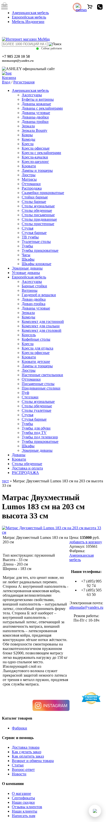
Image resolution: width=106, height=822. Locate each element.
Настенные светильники (42, 375)
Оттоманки (31, 184)
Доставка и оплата (27, 468)
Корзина (9, 78)
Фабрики (19, 728)
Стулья (27, 228)
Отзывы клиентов (27, 807)
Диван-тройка (33, 304)
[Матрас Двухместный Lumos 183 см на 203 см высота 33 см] (53, 532)
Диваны (18, 455)
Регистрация (24, 82)
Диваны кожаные (36, 104)
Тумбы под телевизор (40, 437)
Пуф (25, 393)
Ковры (27, 135)
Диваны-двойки (35, 117)
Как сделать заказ (26, 752)
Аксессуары (32, 95)
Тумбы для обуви (36, 428)
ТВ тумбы (30, 237)
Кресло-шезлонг (35, 161)
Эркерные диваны (27, 268)
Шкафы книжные (36, 264)
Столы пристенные (38, 224)
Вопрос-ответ (23, 769)
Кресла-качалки (35, 157)
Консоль (29, 335)
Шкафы (28, 259)
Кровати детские (36, 361)
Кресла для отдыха (37, 348)
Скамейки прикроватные (43, 193)
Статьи (18, 765)
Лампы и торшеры (37, 170)
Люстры (28, 175)
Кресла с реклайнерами (41, 153)
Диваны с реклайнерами (42, 108)
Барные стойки (34, 286)
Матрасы (29, 179)
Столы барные (34, 201)
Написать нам (23, 816)
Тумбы (27, 246)
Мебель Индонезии (28, 22)
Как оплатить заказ (28, 756)
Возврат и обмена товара (33, 761)
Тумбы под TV (34, 433)
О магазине (21, 793)
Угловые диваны (26, 273)
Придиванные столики (41, 388)
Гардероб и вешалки (39, 295)
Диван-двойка (34, 299)
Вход (6, 82)
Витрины (29, 290)
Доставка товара (25, 747)
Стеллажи (30, 397)
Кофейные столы (36, 339)
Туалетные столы (36, 241)
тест (5, 481)
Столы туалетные (36, 410)
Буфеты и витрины (38, 99)
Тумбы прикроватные (40, 250)
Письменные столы (38, 384)
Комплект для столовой (41, 330)
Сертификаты (23, 798)
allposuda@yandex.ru (86, 607)
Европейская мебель (29, 17)
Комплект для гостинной (43, 321)
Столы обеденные (37, 210)
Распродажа (32, 188)
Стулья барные (34, 233)
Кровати (29, 166)
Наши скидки (23, 802)
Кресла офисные (36, 148)
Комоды (28, 139)
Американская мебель (30, 13)
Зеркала (28, 126)
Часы (26, 255)
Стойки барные (35, 197)
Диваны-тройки (35, 121)
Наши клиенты (24, 811)
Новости (19, 774)
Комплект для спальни (41, 326)
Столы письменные (38, 215)
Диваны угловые (36, 113)
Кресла (28, 144)
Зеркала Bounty (34, 130)
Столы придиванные (39, 219)
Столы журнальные (38, 206)
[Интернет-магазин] (26, 39)
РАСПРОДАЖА (25, 472)
